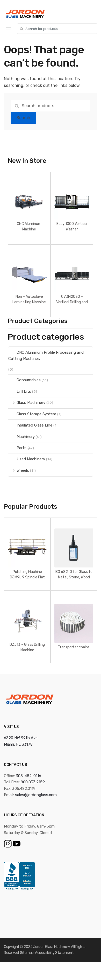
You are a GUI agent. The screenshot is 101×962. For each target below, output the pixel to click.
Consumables (29, 380)
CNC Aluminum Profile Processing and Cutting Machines (46, 355)
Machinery (26, 436)
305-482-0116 (28, 775)
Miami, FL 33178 (18, 744)
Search (23, 117)
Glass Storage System (36, 414)
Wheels (23, 470)
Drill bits (24, 391)
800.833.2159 (33, 782)
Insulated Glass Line (34, 425)
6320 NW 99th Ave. (21, 737)
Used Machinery (31, 459)
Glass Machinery (31, 402)
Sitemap (27, 953)
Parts (21, 448)
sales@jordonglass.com (36, 794)
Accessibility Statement (54, 953)
